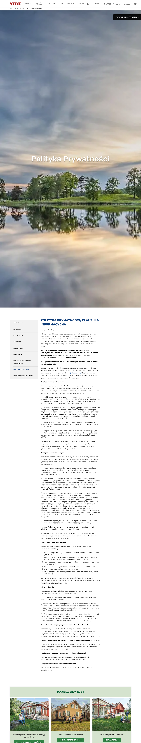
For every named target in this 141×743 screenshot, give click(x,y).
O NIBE (88, 4)
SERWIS (61, 3)
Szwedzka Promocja (107, 4)
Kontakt (97, 3)
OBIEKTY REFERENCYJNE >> (70, 740)
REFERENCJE (17, 355)
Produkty (27, 3)
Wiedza (81, 3)
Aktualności (18, 323)
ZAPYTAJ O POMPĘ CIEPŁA (126, 17)
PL (17, 8)
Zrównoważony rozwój (23, 376)
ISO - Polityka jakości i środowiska (22, 362)
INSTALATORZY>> (112, 740)
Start (12, 8)
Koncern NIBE (18, 348)
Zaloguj (127, 4)
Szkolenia (51, 3)
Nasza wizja (18, 336)
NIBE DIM (135, 4)
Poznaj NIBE (17, 329)
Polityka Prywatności (21, 369)
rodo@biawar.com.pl (74, 373)
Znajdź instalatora (39, 4)
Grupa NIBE (17, 342)
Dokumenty (71, 3)
